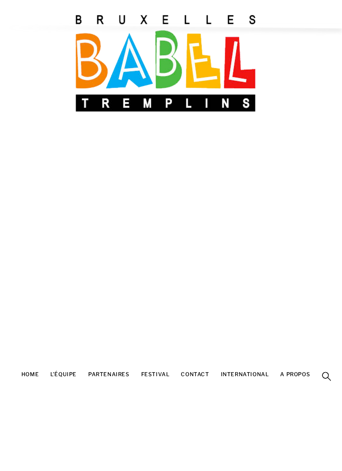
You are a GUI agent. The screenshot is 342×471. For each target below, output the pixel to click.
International (245, 374)
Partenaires (109, 374)
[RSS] (6, 357)
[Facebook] (6, 371)
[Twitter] (6, 411)
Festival (155, 374)
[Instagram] (6, 397)
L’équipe (63, 374)
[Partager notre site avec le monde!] (6, 344)
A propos (295, 374)
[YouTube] (6, 384)
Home (30, 374)
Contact (195, 374)
